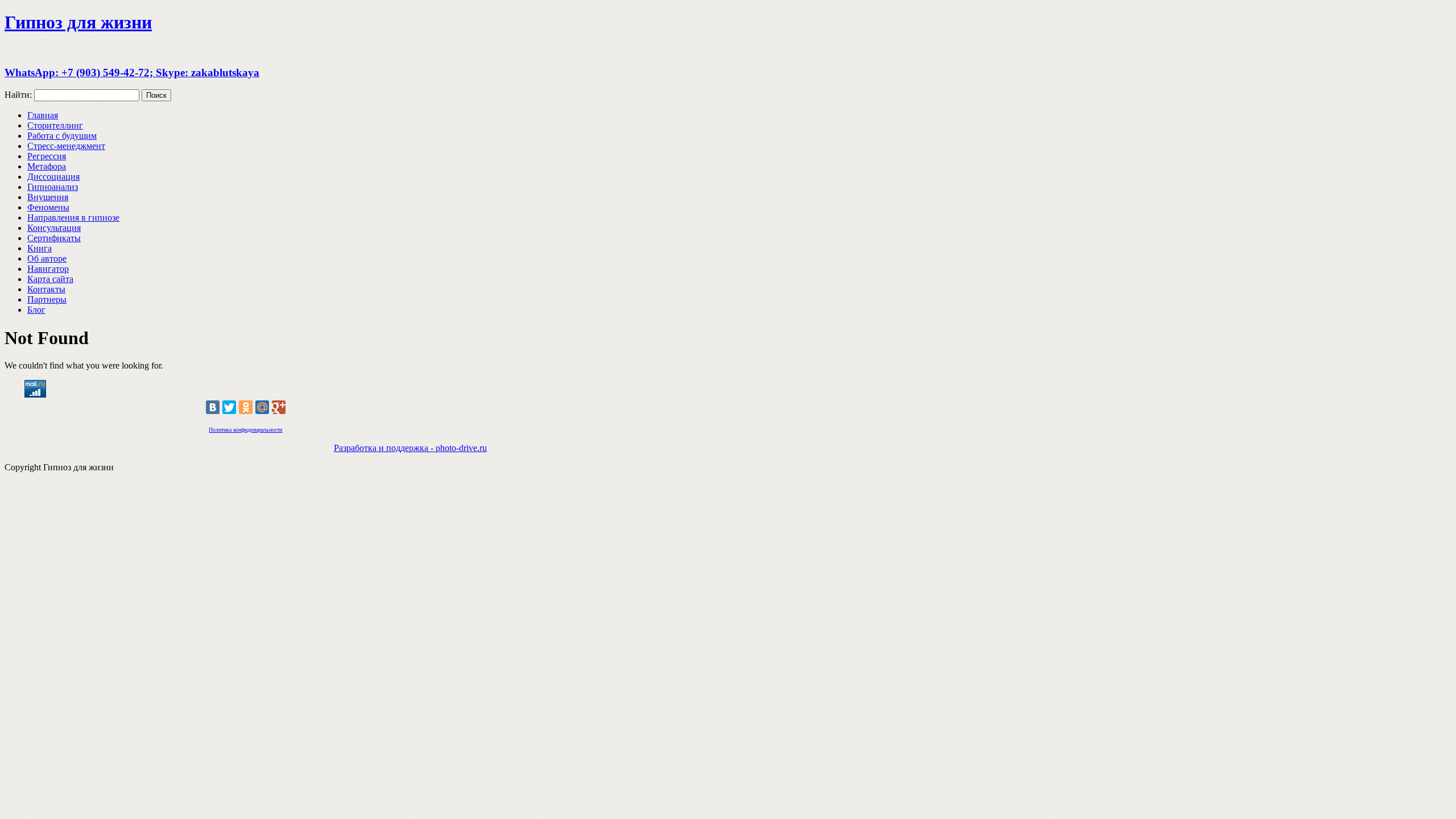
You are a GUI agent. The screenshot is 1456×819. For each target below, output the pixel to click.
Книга (39, 248)
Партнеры (47, 299)
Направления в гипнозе (73, 217)
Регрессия (46, 156)
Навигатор (48, 269)
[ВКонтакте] (213, 407)
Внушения (47, 197)
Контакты (46, 289)
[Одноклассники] (246, 407)
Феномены (48, 207)
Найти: (18, 95)
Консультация (54, 228)
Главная (42, 115)
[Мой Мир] (262, 407)
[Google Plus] (279, 407)
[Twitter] (229, 407)
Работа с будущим (62, 135)
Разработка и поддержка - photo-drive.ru (410, 448)
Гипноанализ (52, 187)
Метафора (46, 166)
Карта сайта (50, 279)
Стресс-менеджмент (66, 146)
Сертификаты (54, 238)
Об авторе (47, 258)
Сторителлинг (55, 125)
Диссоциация (53, 176)
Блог (36, 310)
